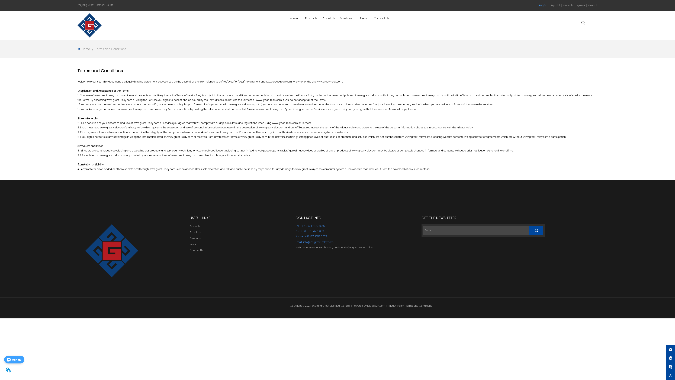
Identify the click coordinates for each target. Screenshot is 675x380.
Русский (581, 6)
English (543, 6)
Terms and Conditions (110, 49)
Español (555, 6)
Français (568, 6)
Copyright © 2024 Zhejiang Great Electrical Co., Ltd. (320, 306)
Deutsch (592, 6)
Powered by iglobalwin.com (369, 306)
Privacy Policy (396, 306)
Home (86, 49)
